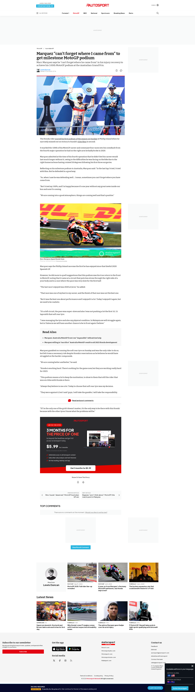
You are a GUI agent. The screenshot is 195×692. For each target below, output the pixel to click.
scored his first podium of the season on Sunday (76, 139)
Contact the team (157, 659)
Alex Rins (82, 142)
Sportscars (105, 13)
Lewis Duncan (45, 69)
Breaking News (119, 13)
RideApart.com (106, 660)
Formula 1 (65, 13)
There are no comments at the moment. (80, 512)
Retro (131, 13)
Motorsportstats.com (109, 657)
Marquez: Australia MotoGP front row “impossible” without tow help (72, 338)
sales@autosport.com (158, 662)
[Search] (158, 13)
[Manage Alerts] (83, 482)
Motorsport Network (93, 678)
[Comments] (122, 70)
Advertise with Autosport (159, 656)
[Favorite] (117, 70)
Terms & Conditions (86, 676)
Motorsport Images (61, 261)
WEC (85, 13)
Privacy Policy (109, 676)
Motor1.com (105, 647)
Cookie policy (98, 676)
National (94, 13)
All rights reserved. (107, 678)
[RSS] (71, 661)
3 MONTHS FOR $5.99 (45, 6)
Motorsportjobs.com (108, 651)
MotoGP (76, 13)
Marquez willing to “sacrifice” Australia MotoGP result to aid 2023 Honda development (80, 342)
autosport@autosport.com (160, 653)
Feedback (154, 646)
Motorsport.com (107, 654)
